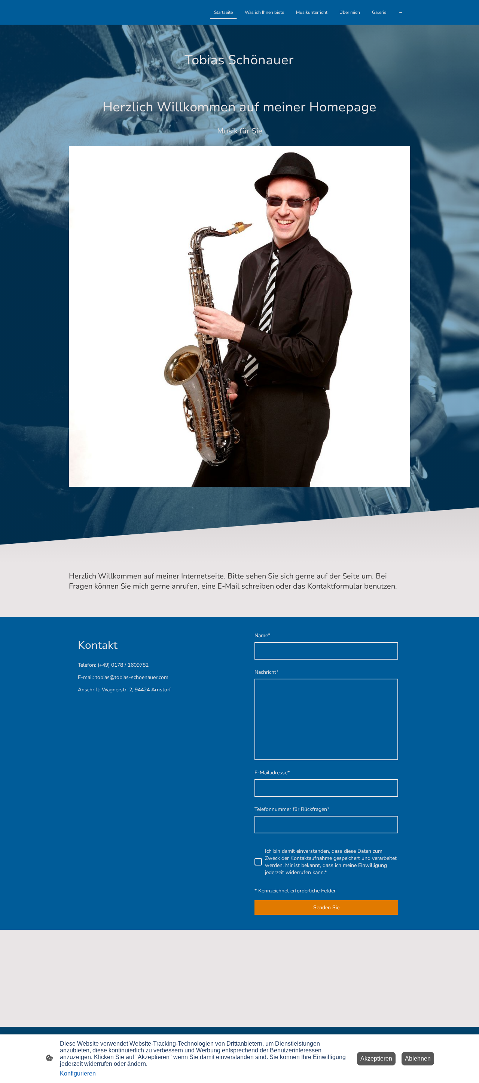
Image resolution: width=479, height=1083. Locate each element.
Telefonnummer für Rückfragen (291, 809)
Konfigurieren (78, 1073)
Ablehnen (418, 1058)
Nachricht (266, 672)
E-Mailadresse (272, 772)
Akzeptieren (376, 1058)
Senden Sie (326, 907)
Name (262, 635)
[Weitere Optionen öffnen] (400, 12)
